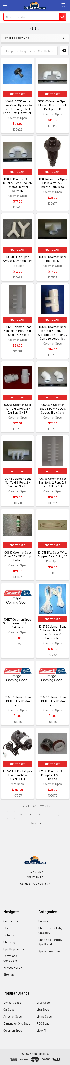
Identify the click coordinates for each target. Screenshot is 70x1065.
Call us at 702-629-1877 (35, 883)
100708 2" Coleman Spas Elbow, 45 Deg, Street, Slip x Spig (52, 408)
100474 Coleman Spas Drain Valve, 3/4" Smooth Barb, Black (52, 182)
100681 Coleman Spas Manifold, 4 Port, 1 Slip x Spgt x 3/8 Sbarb (18, 330)
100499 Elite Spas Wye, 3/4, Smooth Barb (17, 258)
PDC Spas (43, 1023)
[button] (64, 50)
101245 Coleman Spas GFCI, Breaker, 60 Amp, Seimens (17, 701)
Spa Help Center (14, 949)
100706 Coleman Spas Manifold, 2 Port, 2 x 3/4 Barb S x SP (17, 408)
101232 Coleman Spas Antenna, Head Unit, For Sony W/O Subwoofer (52, 632)
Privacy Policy (13, 967)
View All (42, 1030)
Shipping (9, 942)
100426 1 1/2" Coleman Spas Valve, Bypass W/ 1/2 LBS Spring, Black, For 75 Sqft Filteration (17, 107)
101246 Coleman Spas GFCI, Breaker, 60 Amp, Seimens (52, 701)
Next (34, 823)
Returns (9, 935)
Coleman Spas (13, 1030)
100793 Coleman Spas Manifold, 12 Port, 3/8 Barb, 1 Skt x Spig (52, 482)
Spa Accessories (49, 951)
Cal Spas (9, 1009)
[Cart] (64, 5)
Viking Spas (44, 1016)
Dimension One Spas (17, 1023)
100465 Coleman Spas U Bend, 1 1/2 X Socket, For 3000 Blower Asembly (17, 184)
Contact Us (11, 921)
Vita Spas (43, 1009)
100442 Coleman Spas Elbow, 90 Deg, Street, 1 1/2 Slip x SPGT (52, 105)
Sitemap (9, 974)
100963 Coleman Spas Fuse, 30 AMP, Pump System (18, 556)
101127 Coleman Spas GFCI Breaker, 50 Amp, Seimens (17, 623)
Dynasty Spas (12, 1002)
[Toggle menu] (5, 5)
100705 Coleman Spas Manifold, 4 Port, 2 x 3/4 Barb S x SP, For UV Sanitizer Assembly (52, 332)
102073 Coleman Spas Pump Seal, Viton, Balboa (52, 775)
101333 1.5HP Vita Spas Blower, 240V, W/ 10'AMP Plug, (17, 775)
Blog (6, 928)
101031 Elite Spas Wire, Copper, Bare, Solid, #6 (52, 554)
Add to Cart (17, 94)
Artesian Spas (13, 1016)
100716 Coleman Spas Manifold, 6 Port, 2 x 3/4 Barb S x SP (17, 482)
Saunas (43, 921)
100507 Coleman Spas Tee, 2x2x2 (52, 258)
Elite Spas (43, 1002)
